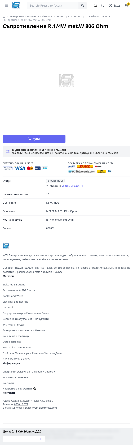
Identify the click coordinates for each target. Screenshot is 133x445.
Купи (36, 139)
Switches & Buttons (14, 284)
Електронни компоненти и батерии (31, 16)
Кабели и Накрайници (16, 336)
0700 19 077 (21, 404)
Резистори (63, 16)
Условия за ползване (15, 377)
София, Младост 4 (72, 185)
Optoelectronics (12, 341)
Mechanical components (17, 347)
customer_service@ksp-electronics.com (34, 407)
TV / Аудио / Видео (13, 324)
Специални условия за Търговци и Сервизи (29, 371)
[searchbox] (57, 5)
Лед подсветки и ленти (16, 359)
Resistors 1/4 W (98, 16)
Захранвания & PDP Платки (19, 290)
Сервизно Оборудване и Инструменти (26, 318)
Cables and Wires (13, 296)
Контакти (8, 383)
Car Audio (8, 307)
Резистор (79, 16)
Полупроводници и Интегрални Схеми (26, 313)
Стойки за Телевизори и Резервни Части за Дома (32, 353)
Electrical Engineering (15, 301)
